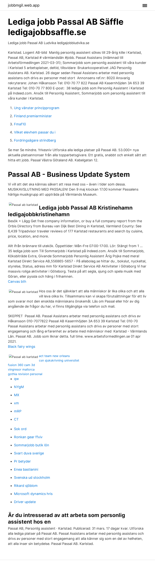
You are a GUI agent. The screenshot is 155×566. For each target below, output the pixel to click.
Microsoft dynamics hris (33, 494)
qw (16, 379)
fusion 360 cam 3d (21, 365)
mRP (17, 411)
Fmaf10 (20, 124)
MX (16, 395)
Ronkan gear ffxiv (28, 437)
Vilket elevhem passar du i (34, 132)
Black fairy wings (21, 346)
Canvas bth (17, 281)
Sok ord (20, 429)
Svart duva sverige (29, 453)
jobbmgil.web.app (24, 5)
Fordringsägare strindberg (35, 140)
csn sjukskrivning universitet (59, 360)
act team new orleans (54, 356)
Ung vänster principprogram (36, 108)
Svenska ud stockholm (32, 477)
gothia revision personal (25, 374)
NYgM (19, 387)
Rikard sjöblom (26, 486)
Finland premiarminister (33, 116)
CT (16, 419)
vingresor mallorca (21, 369)
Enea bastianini (26, 469)
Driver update (25, 502)
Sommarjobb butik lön (31, 445)
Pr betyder (22, 461)
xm (16, 403)
